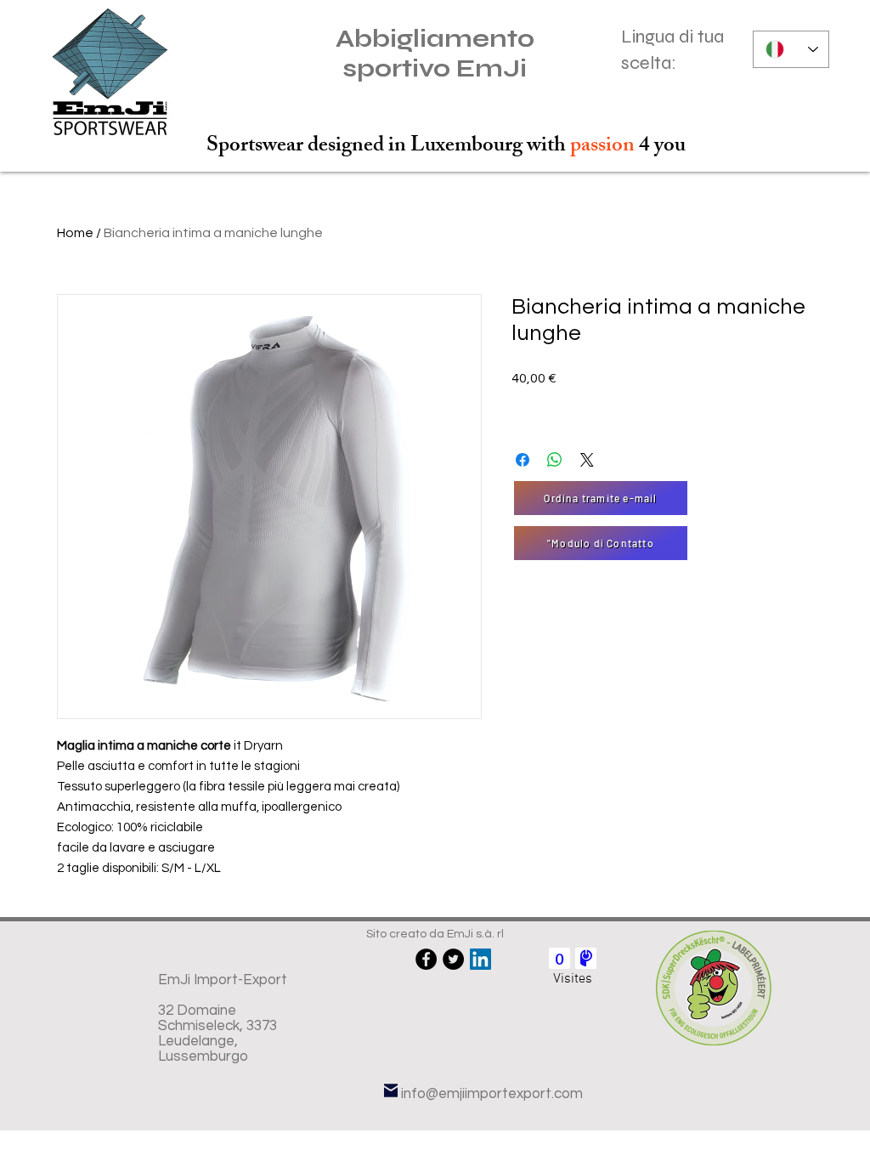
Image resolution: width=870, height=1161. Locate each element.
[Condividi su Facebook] (522, 460)
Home (75, 233)
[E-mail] (391, 1090)
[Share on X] (587, 460)
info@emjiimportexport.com (492, 1094)
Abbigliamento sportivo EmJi (435, 53)
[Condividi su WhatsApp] (555, 460)
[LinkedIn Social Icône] (480, 959)
